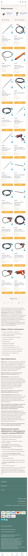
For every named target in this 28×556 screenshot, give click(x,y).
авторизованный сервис (14, 453)
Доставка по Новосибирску (8, 462)
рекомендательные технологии (8, 536)
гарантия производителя (17, 449)
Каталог (3, 490)
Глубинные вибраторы (6, 394)
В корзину (7, 48)
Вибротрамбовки (5, 376)
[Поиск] (22, 2)
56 (19, 302)
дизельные (19, 446)
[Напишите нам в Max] (7, 520)
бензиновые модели (6, 447)
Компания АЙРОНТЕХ (11, 324)
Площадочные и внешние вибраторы (9, 411)
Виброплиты (4, 361)
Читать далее (16, 548)
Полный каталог (6, 444)
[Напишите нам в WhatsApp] (4, 520)
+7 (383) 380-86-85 (21, 501)
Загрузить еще (13, 298)
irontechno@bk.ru (22, 503)
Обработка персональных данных (8, 529)
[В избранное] (12, 25)
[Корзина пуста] (25, 2)
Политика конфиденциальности (8, 531)
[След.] (22, 302)
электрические (4, 446)
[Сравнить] (12, 31)
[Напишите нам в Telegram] (2, 520)
